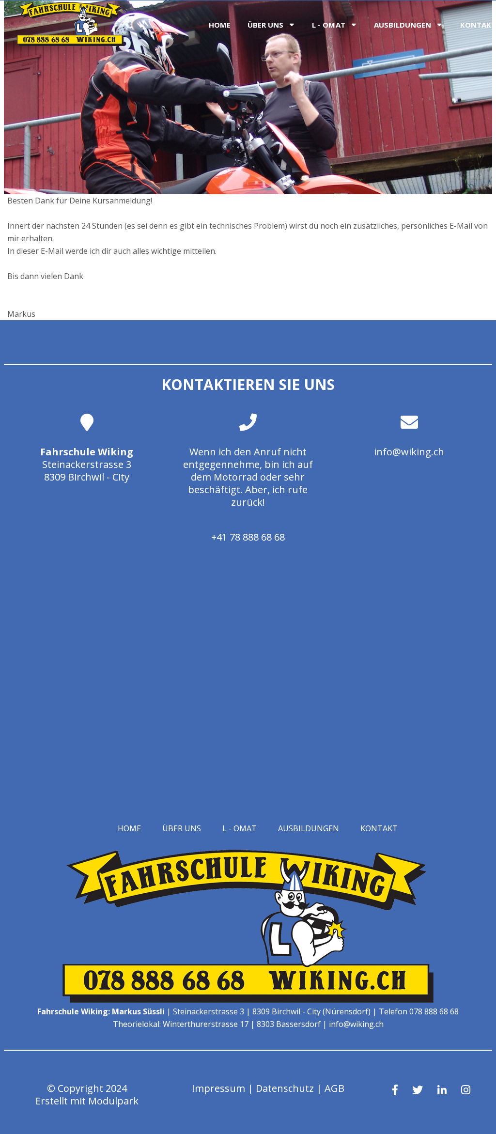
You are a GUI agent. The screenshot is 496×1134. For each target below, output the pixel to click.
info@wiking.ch (409, 451)
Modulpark (113, 1100)
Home (220, 25)
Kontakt (379, 828)
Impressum (218, 1088)
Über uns (266, 25)
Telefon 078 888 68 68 (419, 1011)
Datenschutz (285, 1088)
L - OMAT (328, 25)
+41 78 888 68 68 (248, 537)
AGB (334, 1088)
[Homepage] (70, 43)
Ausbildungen (403, 25)
